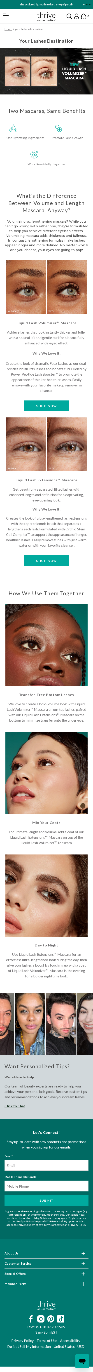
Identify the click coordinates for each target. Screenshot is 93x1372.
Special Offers (15, 1274)
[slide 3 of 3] (89, 4)
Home (8, 29)
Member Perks (15, 1284)
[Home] (46, 1305)
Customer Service (18, 1264)
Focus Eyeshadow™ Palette (57, 4)
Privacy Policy (78, 1225)
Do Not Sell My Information (29, 1346)
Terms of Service (54, 1225)
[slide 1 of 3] (83, 4)
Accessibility (70, 1341)
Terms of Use (47, 1341)
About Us (12, 1253)
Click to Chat (15, 1106)
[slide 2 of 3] (86, 4)
